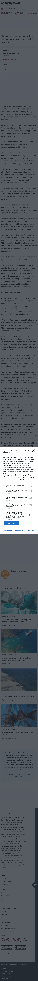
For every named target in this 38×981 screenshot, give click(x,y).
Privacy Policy (30, 530)
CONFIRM (11, 523)
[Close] (34, 451)
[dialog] (19, 490)
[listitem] (19, 486)
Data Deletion (8, 530)
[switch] (30, 491)
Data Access (19, 530)
